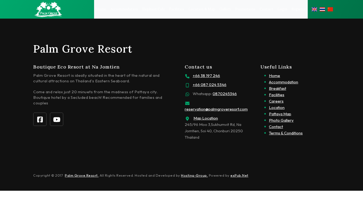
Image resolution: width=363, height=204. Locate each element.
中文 (330, 9)
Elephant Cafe (153, 9)
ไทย (322, 9)
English (314, 9)
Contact (266, 9)
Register (299, 9)
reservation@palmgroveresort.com (216, 109)
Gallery (225, 9)
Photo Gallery (281, 120)
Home (101, 9)
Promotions (245, 9)
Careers (276, 101)
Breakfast (277, 88)
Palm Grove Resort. (82, 175)
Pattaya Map (280, 113)
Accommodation (124, 9)
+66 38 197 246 (206, 75)
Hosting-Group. (194, 175)
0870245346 (225, 93)
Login (282, 9)
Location (277, 107)
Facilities (176, 9)
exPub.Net (239, 175)
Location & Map (201, 9)
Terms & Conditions (286, 132)
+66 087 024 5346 (209, 84)
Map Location (205, 118)
